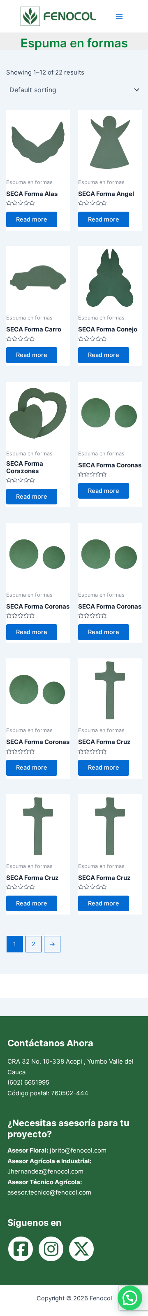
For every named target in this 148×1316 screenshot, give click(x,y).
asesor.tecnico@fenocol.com (49, 1192)
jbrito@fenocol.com (78, 1150)
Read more (31, 219)
